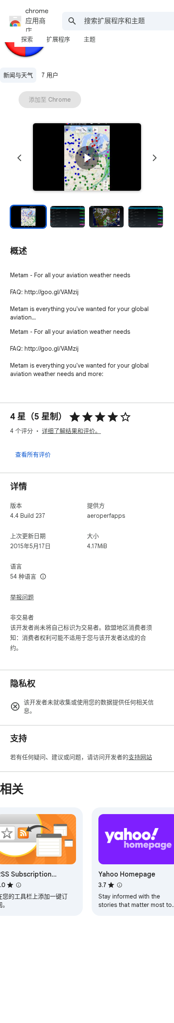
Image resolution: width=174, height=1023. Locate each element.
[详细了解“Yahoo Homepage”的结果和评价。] (119, 885)
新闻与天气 (18, 75)
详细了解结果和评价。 (71, 431)
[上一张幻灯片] (19, 157)
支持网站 (140, 757)
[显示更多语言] (43, 577)
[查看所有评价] (33, 454)
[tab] (27, 39)
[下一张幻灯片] (154, 157)
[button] (87, 157)
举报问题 (22, 597)
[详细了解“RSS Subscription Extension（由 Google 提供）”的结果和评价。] (18, 885)
